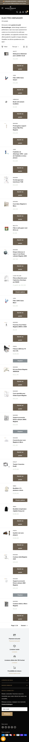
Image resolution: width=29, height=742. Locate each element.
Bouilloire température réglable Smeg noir (20, 510)
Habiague (16, 99)
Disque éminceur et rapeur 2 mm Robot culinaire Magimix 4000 (20, 254)
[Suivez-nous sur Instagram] (9, 727)
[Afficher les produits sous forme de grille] (26, 46)
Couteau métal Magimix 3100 (20, 558)
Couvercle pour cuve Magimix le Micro (19, 441)
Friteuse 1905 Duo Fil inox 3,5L (19, 350)
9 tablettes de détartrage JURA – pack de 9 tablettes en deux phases (20, 155)
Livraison (14, 652)
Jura (14, 75)
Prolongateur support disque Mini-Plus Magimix (19, 128)
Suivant (23, 625)
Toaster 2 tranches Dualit (18, 465)
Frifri (15, 346)
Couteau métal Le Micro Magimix (20, 604)
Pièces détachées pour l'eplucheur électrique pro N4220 (20, 280)
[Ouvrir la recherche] (17, 12)
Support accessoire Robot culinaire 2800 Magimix (19, 583)
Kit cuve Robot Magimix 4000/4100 (20, 370)
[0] (26, 12)
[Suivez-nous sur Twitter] (6, 727)
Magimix (15, 123)
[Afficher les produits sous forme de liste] (24, 46)
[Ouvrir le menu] (2, 8)
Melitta (15, 225)
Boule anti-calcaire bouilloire (18, 103)
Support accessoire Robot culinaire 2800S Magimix (19, 419)
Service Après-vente (14, 673)
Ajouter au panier (20, 67)
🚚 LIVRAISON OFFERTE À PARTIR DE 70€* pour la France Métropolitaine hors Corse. (14, 2)
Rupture (20, 360)
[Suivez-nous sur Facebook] (3, 727)
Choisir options (20, 292)
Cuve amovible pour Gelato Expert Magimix (20, 394)
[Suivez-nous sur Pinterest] (12, 727)
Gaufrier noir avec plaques (18, 534)
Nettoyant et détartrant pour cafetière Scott (20, 54)
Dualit (15, 462)
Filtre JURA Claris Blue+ (18, 301)
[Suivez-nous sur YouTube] (15, 727)
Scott (15, 51)
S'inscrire (7, 714)
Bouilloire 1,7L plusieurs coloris (18, 489)
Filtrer (5, 46)
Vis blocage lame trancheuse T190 (18, 181)
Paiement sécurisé (14, 641)
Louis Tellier (17, 275)
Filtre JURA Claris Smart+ (18, 79)
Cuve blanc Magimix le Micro (20, 205)
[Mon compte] (20, 12)
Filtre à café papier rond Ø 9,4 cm (20, 229)
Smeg (14, 486)
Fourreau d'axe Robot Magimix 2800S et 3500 (20, 325)
